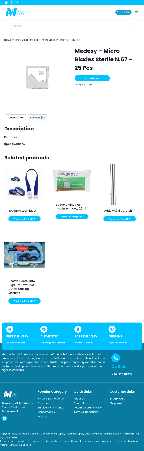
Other (89, 84)
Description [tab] (16, 117)
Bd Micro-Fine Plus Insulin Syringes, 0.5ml (71, 207)
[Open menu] (136, 12)
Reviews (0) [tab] (37, 117)
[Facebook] (6, 2)
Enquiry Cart (123, 12)
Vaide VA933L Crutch (117, 210)
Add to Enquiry (92, 78)
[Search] (129, 26)
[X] (12, 2)
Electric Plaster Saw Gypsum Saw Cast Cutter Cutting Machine (21, 287)
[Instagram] (17, 2)
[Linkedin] (4, 418)
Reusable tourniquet (22, 210)
